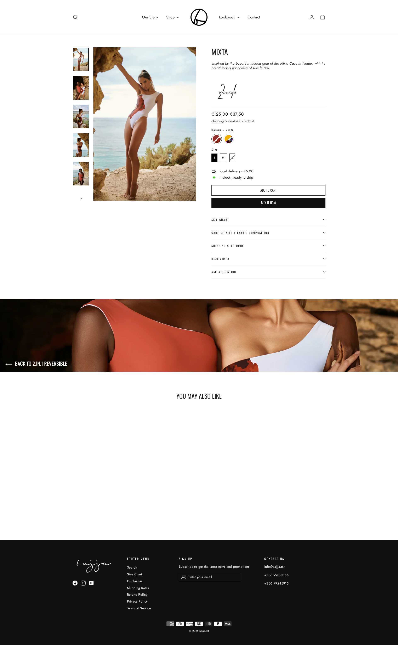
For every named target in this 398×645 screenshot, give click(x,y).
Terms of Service (139, 608)
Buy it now (268, 202)
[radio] (216, 139)
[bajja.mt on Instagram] (83, 583)
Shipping (217, 121)
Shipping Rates (138, 588)
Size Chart (220, 220)
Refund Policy (137, 594)
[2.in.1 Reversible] (229, 98)
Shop (171, 17)
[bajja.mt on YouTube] (91, 583)
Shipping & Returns (227, 246)
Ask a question (223, 272)
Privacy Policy (137, 601)
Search (132, 567)
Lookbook (227, 17)
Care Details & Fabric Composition (240, 233)
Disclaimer (220, 259)
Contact (254, 17)
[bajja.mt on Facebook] (75, 583)
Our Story (150, 17)
